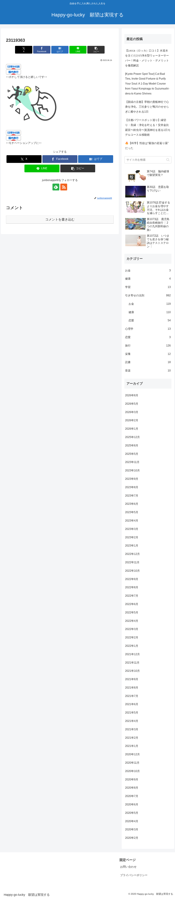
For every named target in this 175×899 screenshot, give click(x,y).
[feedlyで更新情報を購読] (55, 187)
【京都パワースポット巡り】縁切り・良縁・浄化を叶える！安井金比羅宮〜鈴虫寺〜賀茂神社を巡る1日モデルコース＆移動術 (147, 127)
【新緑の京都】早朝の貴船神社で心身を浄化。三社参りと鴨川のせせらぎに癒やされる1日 (147, 106)
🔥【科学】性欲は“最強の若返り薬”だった (147, 146)
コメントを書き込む (60, 219)
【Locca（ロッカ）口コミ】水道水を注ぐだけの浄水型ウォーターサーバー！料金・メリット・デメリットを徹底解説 (147, 58)
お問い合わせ (128, 866)
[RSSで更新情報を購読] (63, 187)
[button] (96, 50)
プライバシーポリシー (133, 875)
